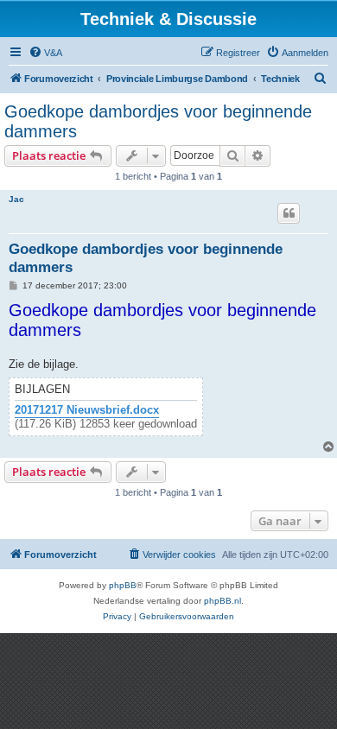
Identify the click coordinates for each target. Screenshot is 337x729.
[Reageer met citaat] (288, 213)
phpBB (123, 585)
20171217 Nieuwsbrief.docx (87, 410)
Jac (16, 199)
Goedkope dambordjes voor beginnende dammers (158, 121)
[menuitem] (45, 52)
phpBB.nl (222, 600)
